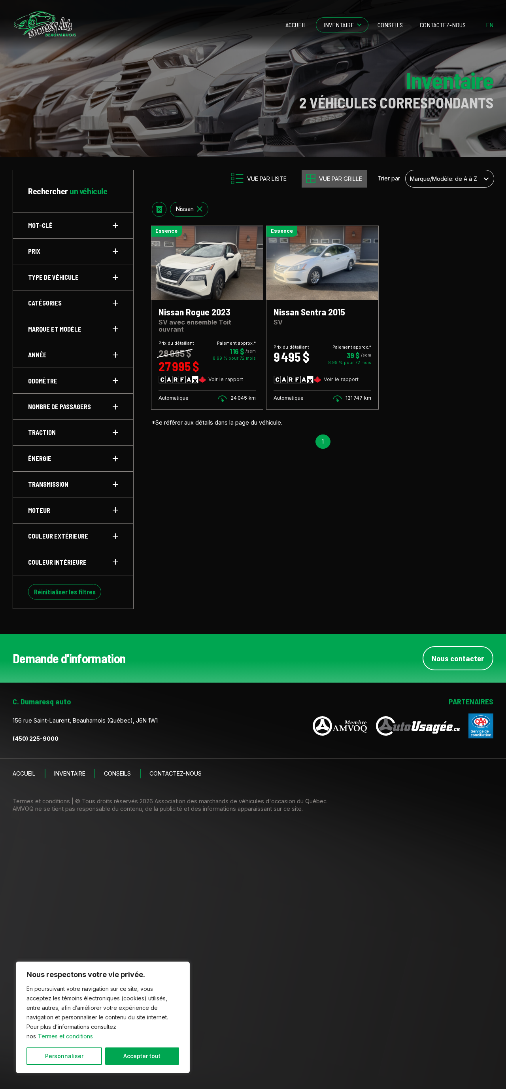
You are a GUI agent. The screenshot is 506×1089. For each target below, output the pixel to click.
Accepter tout (141, 1056)
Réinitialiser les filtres (65, 592)
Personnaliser (64, 1056)
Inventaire (338, 24)
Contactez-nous (443, 24)
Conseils (390, 24)
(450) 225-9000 (36, 738)
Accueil (295, 24)
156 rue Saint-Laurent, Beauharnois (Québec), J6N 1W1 (85, 720)
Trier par (389, 178)
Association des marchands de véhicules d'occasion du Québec (241, 801)
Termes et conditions (65, 1036)
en (489, 24)
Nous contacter (458, 658)
